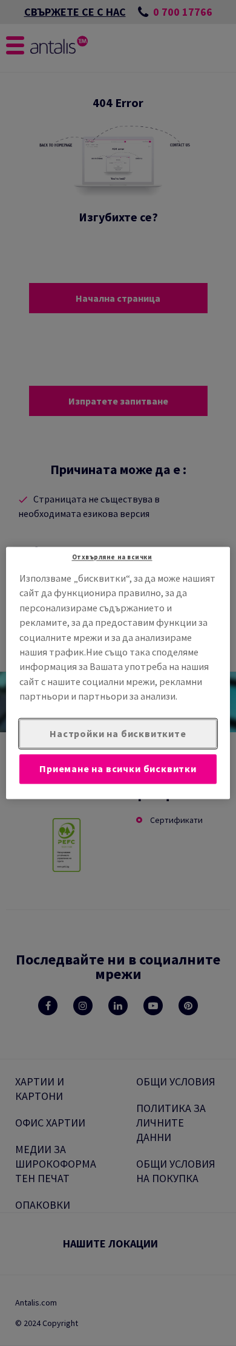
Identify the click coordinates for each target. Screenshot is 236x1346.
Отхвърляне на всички (112, 557)
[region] (118, 673)
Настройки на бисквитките (118, 733)
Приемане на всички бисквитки (118, 769)
